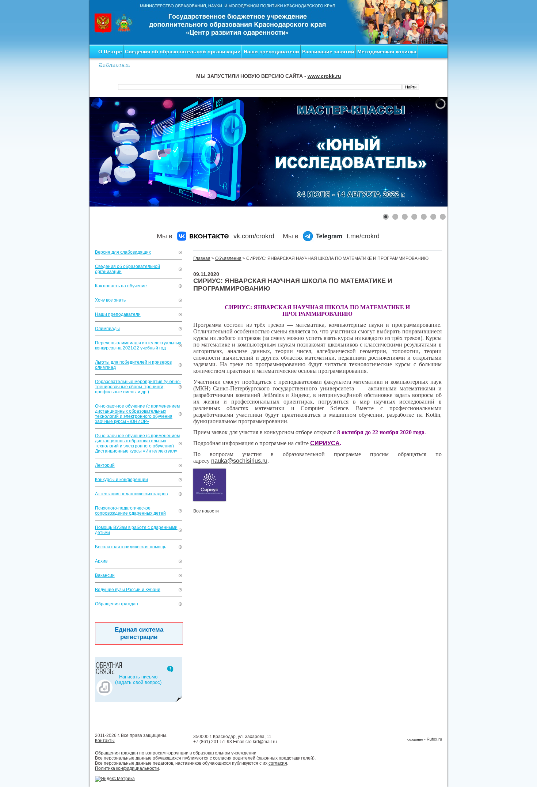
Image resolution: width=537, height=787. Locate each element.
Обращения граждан (116, 603)
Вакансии (105, 575)
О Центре (110, 51)
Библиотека (113, 65)
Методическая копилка (386, 51)
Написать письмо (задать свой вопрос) (138, 679)
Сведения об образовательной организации (183, 51)
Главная (201, 258)
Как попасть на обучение (121, 285)
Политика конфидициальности (127, 768)
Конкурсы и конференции (121, 479)
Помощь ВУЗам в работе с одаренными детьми (136, 530)
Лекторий (105, 465)
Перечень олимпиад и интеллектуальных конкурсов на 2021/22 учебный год (138, 345)
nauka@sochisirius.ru (239, 461)
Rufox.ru (434, 739)
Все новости (206, 511)
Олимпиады (107, 328)
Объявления (228, 258)
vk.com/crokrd (253, 236)
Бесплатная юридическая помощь (130, 546)
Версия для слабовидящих (123, 252)
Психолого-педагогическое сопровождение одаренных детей (130, 511)
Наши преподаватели (271, 51)
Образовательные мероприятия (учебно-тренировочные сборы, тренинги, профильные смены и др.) (138, 386)
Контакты (105, 740)
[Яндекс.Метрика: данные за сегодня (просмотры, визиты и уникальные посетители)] (115, 779)
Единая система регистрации (139, 633)
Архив (101, 561)
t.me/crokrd (363, 236)
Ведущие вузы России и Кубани (127, 589)
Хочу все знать (110, 300)
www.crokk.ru (324, 76)
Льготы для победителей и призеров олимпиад (133, 365)
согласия (222, 758)
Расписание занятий (328, 51)
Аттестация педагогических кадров (131, 493)
